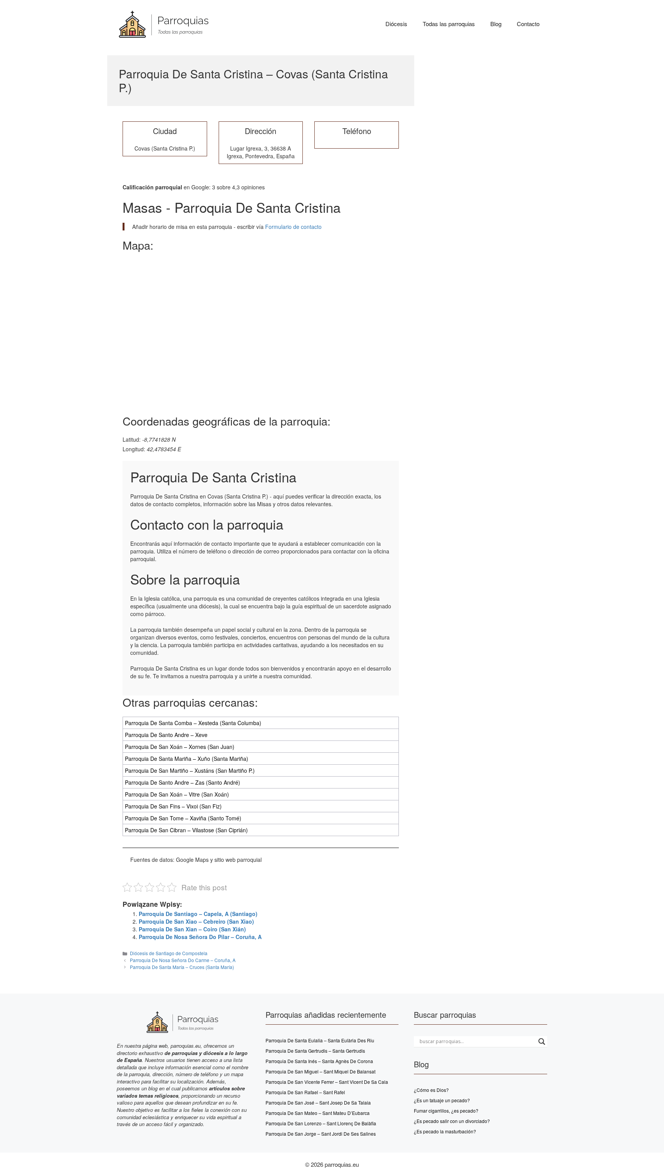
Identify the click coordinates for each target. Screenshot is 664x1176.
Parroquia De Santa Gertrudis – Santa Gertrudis (315, 1050)
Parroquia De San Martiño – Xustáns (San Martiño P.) (190, 770)
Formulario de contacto (293, 226)
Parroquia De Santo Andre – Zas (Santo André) (182, 782)
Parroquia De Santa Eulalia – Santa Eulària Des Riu (320, 1040)
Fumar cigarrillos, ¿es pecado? (446, 1110)
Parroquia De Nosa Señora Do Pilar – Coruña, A (200, 937)
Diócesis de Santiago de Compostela (169, 953)
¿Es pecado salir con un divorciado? (452, 1121)
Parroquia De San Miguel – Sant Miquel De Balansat (320, 1071)
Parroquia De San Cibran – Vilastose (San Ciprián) (186, 830)
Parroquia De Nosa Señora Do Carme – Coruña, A (183, 960)
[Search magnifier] (541, 1041)
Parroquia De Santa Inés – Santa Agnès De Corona (319, 1061)
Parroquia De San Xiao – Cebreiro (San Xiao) (196, 921)
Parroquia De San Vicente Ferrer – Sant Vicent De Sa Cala (327, 1081)
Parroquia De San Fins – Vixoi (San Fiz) (173, 806)
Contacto (528, 24)
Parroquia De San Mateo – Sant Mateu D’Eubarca (318, 1113)
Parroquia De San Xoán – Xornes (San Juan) (179, 746)
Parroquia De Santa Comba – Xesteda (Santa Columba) (193, 723)
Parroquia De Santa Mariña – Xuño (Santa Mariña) (186, 758)
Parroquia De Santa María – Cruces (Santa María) (182, 967)
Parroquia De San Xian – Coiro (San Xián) (192, 929)
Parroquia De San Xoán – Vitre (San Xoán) (177, 794)
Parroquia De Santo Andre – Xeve (166, 735)
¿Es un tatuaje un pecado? (442, 1100)
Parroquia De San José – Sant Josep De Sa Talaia (318, 1102)
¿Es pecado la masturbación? (445, 1131)
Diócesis (396, 24)
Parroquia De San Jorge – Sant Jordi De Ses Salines (321, 1133)
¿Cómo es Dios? (431, 1090)
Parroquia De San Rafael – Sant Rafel (305, 1092)
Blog (495, 24)
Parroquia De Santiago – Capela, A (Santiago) (198, 914)
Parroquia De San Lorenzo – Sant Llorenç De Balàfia (321, 1123)
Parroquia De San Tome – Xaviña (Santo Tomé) (183, 818)
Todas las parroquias (449, 24)
